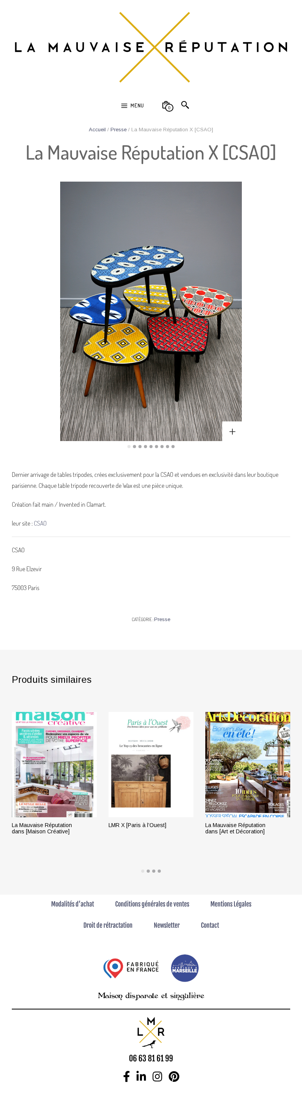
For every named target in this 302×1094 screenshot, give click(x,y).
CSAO (41, 523)
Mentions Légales (230, 904)
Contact (210, 925)
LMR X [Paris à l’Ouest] (137, 825)
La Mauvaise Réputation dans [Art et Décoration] (235, 828)
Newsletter (167, 925)
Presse (118, 129)
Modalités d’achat (72, 904)
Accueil (97, 129)
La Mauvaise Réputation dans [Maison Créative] (42, 828)
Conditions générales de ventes (152, 904)
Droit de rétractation (108, 925)
